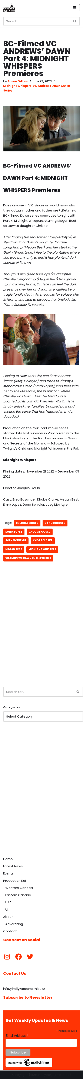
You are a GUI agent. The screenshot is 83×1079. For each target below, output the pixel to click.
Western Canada (19, 888)
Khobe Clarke (43, 540)
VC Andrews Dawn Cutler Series (28, 558)
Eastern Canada (18, 895)
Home (8, 859)
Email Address (17, 1036)
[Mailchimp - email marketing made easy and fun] (29, 1066)
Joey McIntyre (15, 540)
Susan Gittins (17, 81)
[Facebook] (18, 957)
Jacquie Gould (39, 531)
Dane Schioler (55, 523)
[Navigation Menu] (75, 7)
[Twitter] (30, 957)
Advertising (14, 924)
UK (7, 909)
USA (8, 902)
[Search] (75, 21)
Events (8, 873)
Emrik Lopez (13, 531)
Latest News (13, 866)
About (8, 916)
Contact (10, 931)
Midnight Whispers (17, 86)
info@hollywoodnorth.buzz (24, 988)
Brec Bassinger (27, 523)
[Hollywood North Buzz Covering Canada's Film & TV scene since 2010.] (9, 7)
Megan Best (13, 549)
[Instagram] (7, 957)
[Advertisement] (41, 636)
